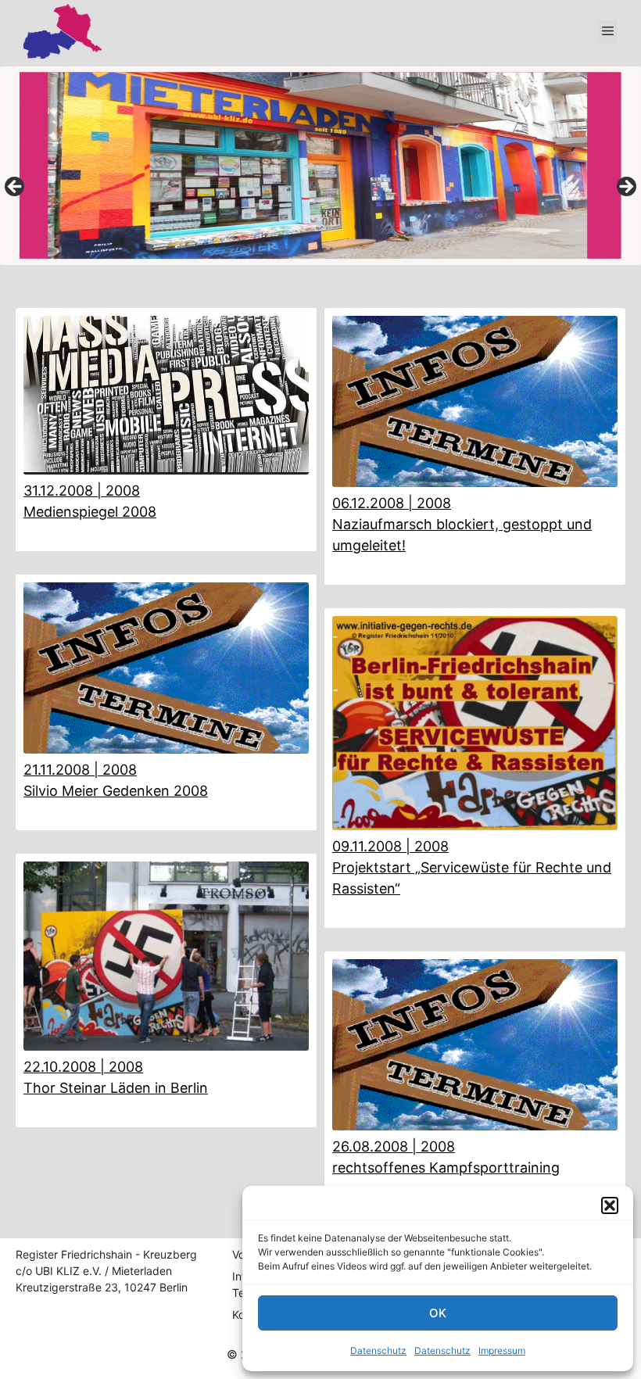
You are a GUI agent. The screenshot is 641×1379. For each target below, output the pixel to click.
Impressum (501, 1350)
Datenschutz (378, 1350)
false (15, 187)
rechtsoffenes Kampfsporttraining (446, 1167)
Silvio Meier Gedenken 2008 (115, 791)
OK (437, 1313)
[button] (610, 1205)
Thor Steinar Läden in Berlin (115, 1088)
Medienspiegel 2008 (89, 511)
